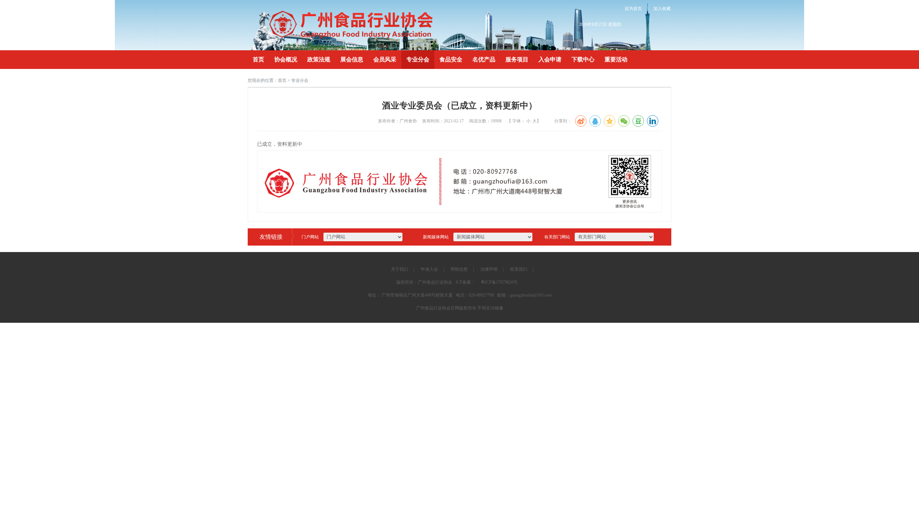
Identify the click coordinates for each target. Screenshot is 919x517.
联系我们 (518, 269)
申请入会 (429, 269)
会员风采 (384, 59)
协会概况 (285, 59)
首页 (258, 59)
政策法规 (318, 59)
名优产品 (483, 59)
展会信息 (351, 59)
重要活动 (616, 59)
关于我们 (399, 269)
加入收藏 (662, 8)
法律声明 (489, 269)
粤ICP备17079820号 (499, 282)
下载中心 (583, 59)
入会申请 (549, 59)
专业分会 (417, 59)
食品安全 (450, 59)
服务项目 (516, 59)
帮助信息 (459, 269)
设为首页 (633, 8)
